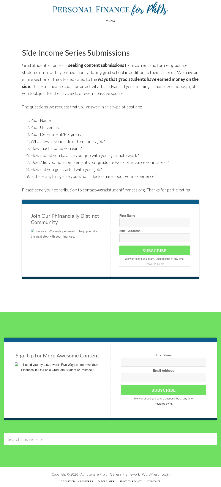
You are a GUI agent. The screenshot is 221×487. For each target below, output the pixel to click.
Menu (110, 20)
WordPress (150, 474)
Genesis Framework (125, 474)
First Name (127, 215)
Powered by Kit (155, 264)
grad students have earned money (151, 79)
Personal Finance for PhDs (110, 8)
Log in (165, 474)
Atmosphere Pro (92, 474)
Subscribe (154, 250)
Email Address (129, 231)
